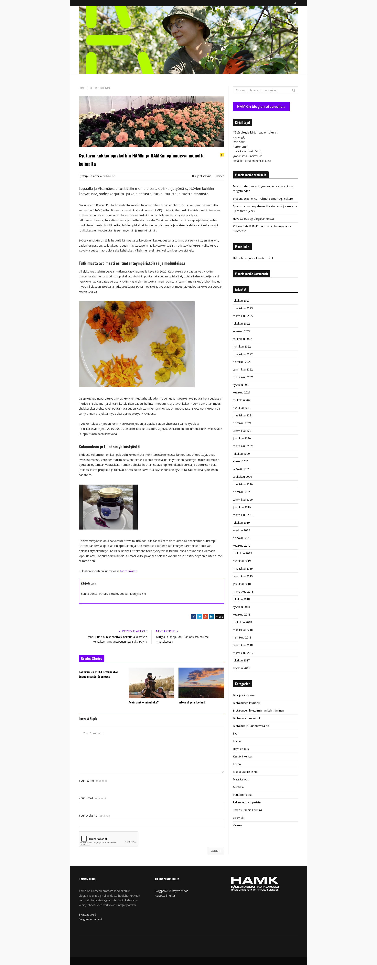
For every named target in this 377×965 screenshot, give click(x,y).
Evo (235, 733)
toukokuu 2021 (242, 400)
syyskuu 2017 (241, 668)
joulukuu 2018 (242, 584)
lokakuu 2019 (241, 522)
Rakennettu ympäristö (247, 802)
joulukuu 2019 (242, 507)
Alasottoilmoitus (165, 895)
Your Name (93, 780)
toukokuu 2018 (242, 622)
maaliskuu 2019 (243, 568)
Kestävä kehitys (243, 756)
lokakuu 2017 (241, 660)
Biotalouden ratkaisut (246, 718)
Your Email (92, 798)
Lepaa (237, 764)
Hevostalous (241, 749)
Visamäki (238, 818)
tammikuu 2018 (243, 645)
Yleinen (220, 176)
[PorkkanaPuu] (188, 40)
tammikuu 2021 (243, 431)
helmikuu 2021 (242, 423)
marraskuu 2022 (243, 316)
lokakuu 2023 (241, 300)
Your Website (94, 815)
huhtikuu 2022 (242, 346)
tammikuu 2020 (243, 499)
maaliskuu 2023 (243, 308)
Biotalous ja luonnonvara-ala (251, 726)
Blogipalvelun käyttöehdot (171, 891)
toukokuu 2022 (242, 339)
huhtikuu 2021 (242, 408)
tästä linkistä (128, 571)
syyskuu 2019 (241, 530)
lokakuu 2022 (241, 323)
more (219, 616)
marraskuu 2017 (243, 653)
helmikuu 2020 (242, 492)
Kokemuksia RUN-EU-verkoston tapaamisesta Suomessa (98, 674)
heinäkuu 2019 (242, 538)
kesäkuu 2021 (241, 392)
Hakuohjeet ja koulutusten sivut (253, 258)
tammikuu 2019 (243, 576)
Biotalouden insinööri (246, 703)
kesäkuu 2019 (241, 545)
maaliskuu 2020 (243, 484)
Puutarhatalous (242, 795)
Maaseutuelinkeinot (245, 772)
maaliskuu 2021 (243, 415)
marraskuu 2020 (243, 446)
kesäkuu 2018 (241, 614)
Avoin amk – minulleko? (144, 702)
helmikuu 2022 (242, 362)
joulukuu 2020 (242, 438)
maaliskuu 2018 (243, 630)
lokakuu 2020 (241, 454)
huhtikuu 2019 (242, 561)
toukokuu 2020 (242, 476)
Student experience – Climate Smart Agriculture (263, 198)
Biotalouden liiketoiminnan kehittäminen (258, 710)
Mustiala (238, 787)
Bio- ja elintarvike (201, 176)
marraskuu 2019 (243, 515)
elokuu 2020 (240, 461)
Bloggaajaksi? (87, 914)
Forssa (237, 741)
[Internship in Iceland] (201, 683)
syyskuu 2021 (241, 385)
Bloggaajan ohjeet (90, 919)
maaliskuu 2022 (243, 354)
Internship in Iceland (191, 702)
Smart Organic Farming (247, 810)
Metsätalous (241, 779)
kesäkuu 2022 (241, 331)
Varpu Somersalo (92, 176)
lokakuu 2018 (241, 599)
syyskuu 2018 (241, 607)
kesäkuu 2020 (241, 469)
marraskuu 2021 (243, 377)
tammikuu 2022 (243, 369)
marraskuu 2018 (243, 591)
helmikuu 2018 (242, 637)
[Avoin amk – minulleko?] (151, 683)
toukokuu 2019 (242, 553)
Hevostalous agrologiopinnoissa (253, 218)
